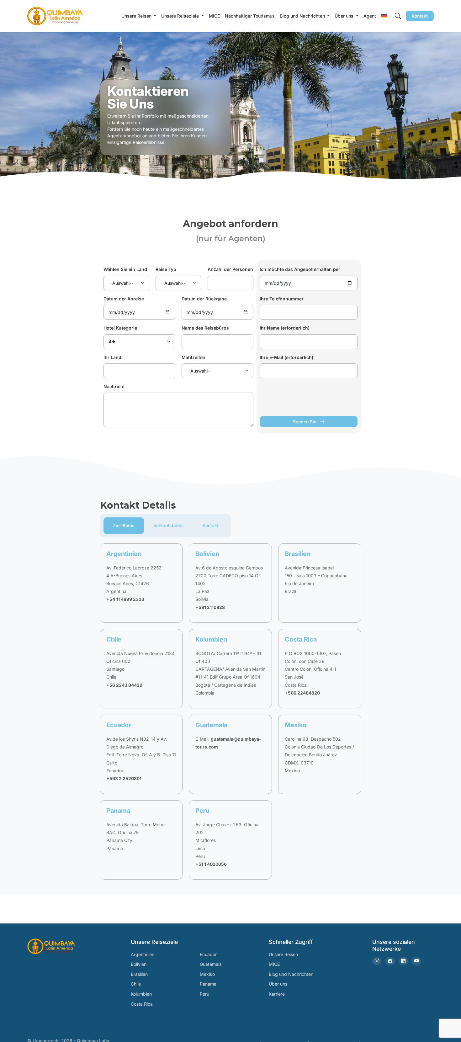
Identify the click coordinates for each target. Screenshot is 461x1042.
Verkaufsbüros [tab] (168, 525)
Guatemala (211, 964)
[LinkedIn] (403, 961)
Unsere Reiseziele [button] (180, 16)
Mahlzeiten (193, 357)
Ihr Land (112, 357)
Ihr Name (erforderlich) (285, 328)
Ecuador (208, 954)
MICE (214, 16)
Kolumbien (141, 994)
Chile (136, 983)
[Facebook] (390, 961)
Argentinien (142, 954)
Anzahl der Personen (230, 269)
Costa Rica (142, 1004)
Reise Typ (166, 269)
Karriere (277, 994)
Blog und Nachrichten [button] (303, 16)
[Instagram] (377, 961)
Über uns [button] (345, 16)
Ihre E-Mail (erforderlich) (286, 357)
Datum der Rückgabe (204, 298)
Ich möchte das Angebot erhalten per (300, 269)
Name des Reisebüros (205, 328)
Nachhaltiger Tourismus (250, 16)
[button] (384, 15)
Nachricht (114, 386)
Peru (204, 994)
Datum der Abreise (123, 298)
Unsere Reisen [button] (137, 16)
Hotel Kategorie (120, 328)
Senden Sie (305, 421)
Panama (208, 983)
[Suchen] (397, 15)
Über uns (278, 983)
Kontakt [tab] (211, 525)
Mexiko (207, 974)
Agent (369, 16)
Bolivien (138, 964)
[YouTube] (416, 961)
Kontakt (420, 16)
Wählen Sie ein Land (125, 269)
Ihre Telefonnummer (282, 298)
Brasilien (139, 974)
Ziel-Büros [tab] (124, 525)
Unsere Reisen (283, 954)
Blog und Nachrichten (291, 974)
